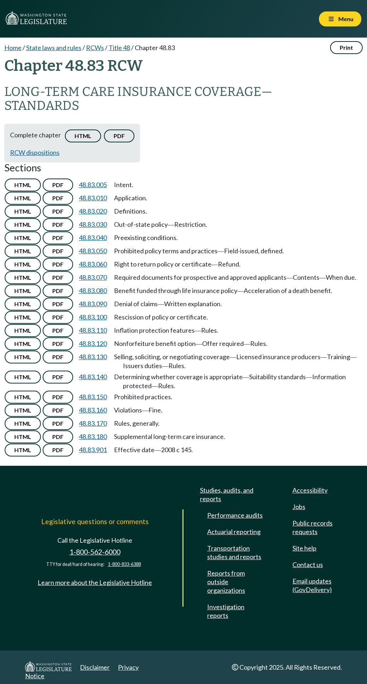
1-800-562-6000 (95, 552)
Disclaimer (95, 667)
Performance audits (235, 515)
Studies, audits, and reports (226, 494)
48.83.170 (93, 423)
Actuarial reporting (234, 532)
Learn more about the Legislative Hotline (95, 582)
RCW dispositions (34, 152)
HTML (83, 135)
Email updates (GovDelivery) (312, 585)
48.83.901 (93, 450)
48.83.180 (93, 436)
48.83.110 (93, 330)
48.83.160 (93, 410)
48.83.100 (93, 317)
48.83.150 (93, 397)
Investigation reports (225, 611)
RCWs (95, 48)
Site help (304, 548)
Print (346, 47)
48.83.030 (93, 224)
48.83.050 (93, 251)
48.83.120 (93, 343)
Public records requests (312, 527)
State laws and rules (53, 48)
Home (13, 48)
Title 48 (119, 48)
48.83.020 (93, 211)
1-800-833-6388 (124, 564)
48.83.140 (93, 377)
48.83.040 (93, 237)
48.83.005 (93, 185)
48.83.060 (93, 264)
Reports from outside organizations (226, 581)
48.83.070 (93, 277)
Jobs (298, 506)
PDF (119, 135)
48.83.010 (93, 198)
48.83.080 (93, 290)
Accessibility (310, 490)
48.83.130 (93, 357)
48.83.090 (93, 304)
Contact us (307, 564)
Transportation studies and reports (234, 552)
